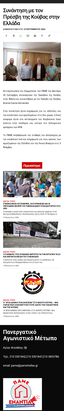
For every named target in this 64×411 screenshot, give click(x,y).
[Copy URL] (49, 36)
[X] (13, 36)
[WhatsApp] (20, 36)
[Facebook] (6, 36)
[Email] (28, 36)
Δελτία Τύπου (9, 201)
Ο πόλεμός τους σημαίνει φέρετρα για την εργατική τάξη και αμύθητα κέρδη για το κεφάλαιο (31, 255)
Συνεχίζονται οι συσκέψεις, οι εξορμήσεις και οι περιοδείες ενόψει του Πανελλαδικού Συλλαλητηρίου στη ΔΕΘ (31, 206)
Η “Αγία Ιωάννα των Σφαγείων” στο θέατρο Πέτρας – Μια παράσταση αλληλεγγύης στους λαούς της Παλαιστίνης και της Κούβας (30, 304)
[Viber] (42, 36)
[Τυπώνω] (35, 36)
